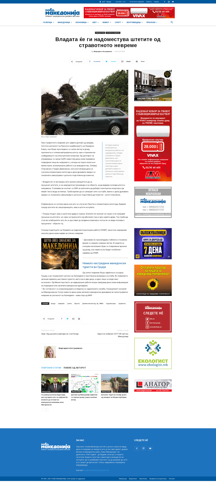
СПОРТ (118, 22)
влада (53, 303)
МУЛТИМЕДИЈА (134, 22)
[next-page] (46, 409)
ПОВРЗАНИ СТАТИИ (51, 367)
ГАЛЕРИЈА (47, 22)
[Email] (73, 318)
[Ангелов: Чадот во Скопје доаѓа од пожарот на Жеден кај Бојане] (114, 383)
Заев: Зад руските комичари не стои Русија (59, 334)
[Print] (78, 318)
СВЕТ (94, 22)
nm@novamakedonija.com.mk (96, 470)
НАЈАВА (156, 2)
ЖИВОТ (105, 22)
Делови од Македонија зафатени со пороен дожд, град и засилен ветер (84, 397)
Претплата (143, 479)
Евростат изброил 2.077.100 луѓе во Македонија (113, 335)
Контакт (172, 479)
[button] (172, 22)
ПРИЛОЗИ (150, 22)
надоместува (111, 303)
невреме (61, 303)
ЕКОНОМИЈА (81, 22)
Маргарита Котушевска (103, 51)
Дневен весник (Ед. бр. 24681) (92, 303)
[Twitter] (67, 318)
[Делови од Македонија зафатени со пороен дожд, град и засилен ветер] (84, 383)
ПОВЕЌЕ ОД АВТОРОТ (75, 367)
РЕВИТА (149, 2)
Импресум (123, 479)
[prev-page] (42, 409)
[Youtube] (173, 1)
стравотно (122, 303)
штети (69, 303)
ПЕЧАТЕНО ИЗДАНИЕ (137, 2)
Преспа (77, 303)
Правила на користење (158, 479)
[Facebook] (164, 1)
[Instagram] (169, 1)
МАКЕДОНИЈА (64, 22)
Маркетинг (133, 479)
